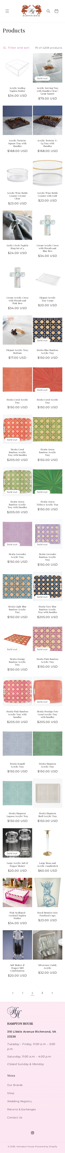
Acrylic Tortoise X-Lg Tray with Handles (47, 143)
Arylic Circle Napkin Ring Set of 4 (17, 247)
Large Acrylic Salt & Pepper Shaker (17, 864)
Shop (10, 1093)
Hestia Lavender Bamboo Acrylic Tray (47, 557)
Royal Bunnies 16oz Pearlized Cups (47, 914)
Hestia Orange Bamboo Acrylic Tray (17, 662)
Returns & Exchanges (21, 1109)
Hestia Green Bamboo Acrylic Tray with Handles (17, 504)
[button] (7, 11)
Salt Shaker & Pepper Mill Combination (17, 968)
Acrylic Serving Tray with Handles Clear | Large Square (47, 91)
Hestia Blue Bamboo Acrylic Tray (47, 351)
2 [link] (32, 993)
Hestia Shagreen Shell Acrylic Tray (47, 815)
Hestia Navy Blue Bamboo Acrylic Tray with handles (47, 609)
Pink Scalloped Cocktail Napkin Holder (17, 915)
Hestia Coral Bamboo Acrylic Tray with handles (17, 452)
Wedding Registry (19, 1101)
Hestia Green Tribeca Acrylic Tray (47, 503)
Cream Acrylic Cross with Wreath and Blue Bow (47, 248)
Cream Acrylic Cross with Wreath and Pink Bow (17, 300)
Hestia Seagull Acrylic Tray (17, 765)
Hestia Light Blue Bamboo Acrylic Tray (17, 609)
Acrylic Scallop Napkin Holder (17, 89)
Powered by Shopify (46, 1146)
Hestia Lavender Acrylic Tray (17, 555)
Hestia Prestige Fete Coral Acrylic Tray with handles (47, 714)
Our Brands (15, 1085)
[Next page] (52, 993)
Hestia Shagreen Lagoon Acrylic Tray (17, 815)
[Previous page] (13, 993)
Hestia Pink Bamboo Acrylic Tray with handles (17, 714)
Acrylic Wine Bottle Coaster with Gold (47, 194)
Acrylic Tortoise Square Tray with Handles (17, 143)
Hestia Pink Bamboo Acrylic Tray (47, 660)
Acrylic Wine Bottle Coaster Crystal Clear (17, 196)
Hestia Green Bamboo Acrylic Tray (47, 452)
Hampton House (25, 1146)
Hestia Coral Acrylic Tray (17, 401)
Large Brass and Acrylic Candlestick (47, 864)
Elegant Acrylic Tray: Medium (17, 351)
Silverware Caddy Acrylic (47, 966)
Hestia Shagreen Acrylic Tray (47, 765)
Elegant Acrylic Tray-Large (48, 299)
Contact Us (14, 1117)
